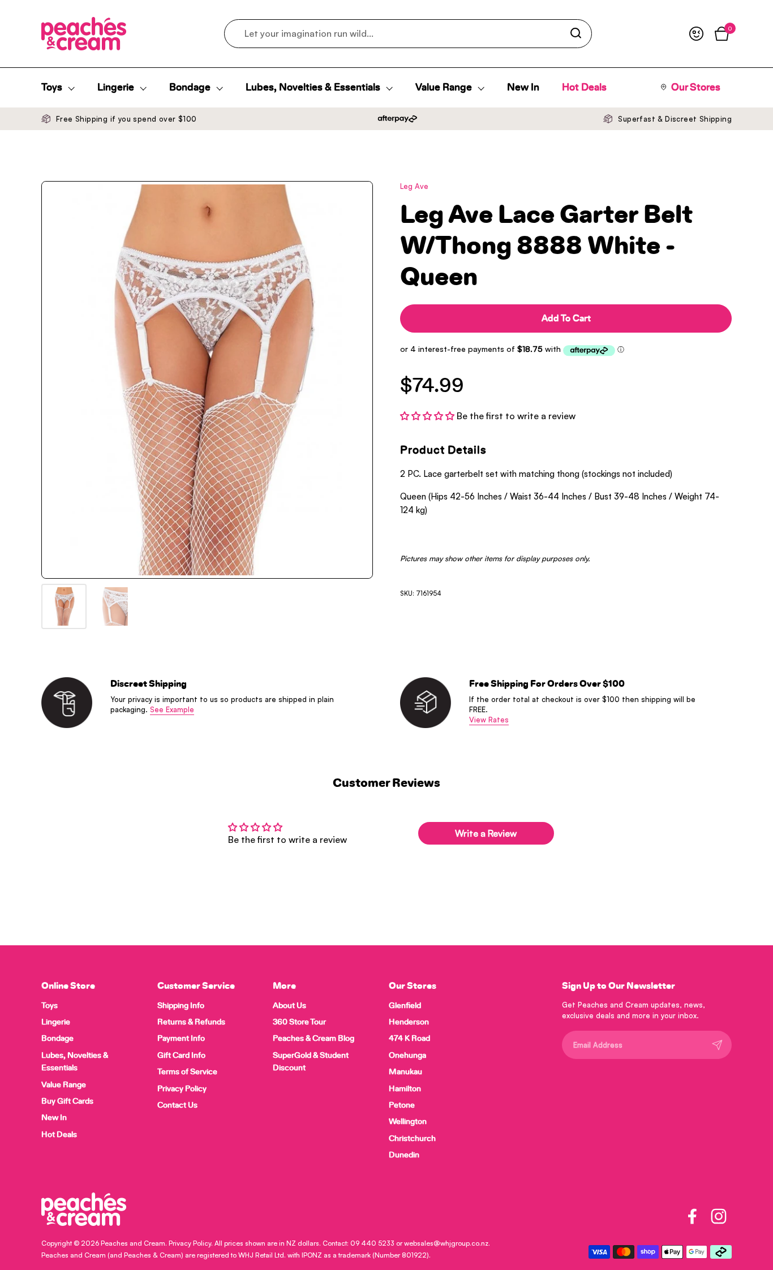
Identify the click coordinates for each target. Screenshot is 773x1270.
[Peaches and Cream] (83, 33)
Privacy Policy (190, 1243)
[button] (428, 415)
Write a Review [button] (486, 833)
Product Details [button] (443, 450)
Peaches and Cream (133, 1243)
